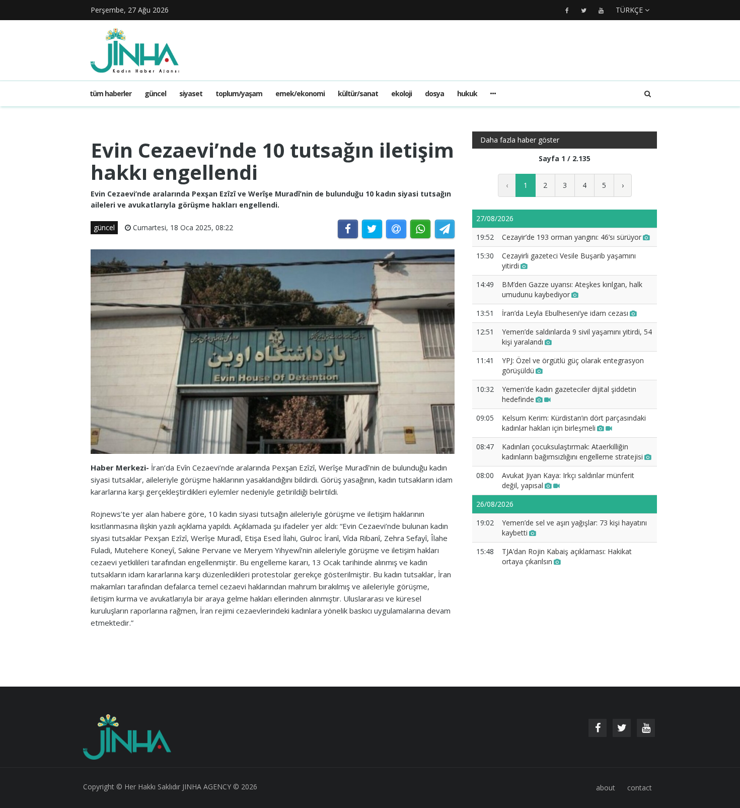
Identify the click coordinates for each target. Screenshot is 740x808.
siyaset (190, 93)
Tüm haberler (110, 93)
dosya (434, 93)
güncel (155, 93)
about (605, 787)
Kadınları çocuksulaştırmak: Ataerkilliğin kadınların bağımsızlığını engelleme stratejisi (572, 451)
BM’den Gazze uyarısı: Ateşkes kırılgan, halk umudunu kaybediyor (572, 289)
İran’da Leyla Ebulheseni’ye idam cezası (565, 313)
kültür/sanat (358, 93)
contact (639, 787)
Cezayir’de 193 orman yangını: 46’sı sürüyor (571, 237)
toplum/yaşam (238, 93)
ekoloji (401, 93)
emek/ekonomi (300, 93)
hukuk (467, 93)
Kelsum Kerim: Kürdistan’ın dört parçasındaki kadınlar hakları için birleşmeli (574, 423)
